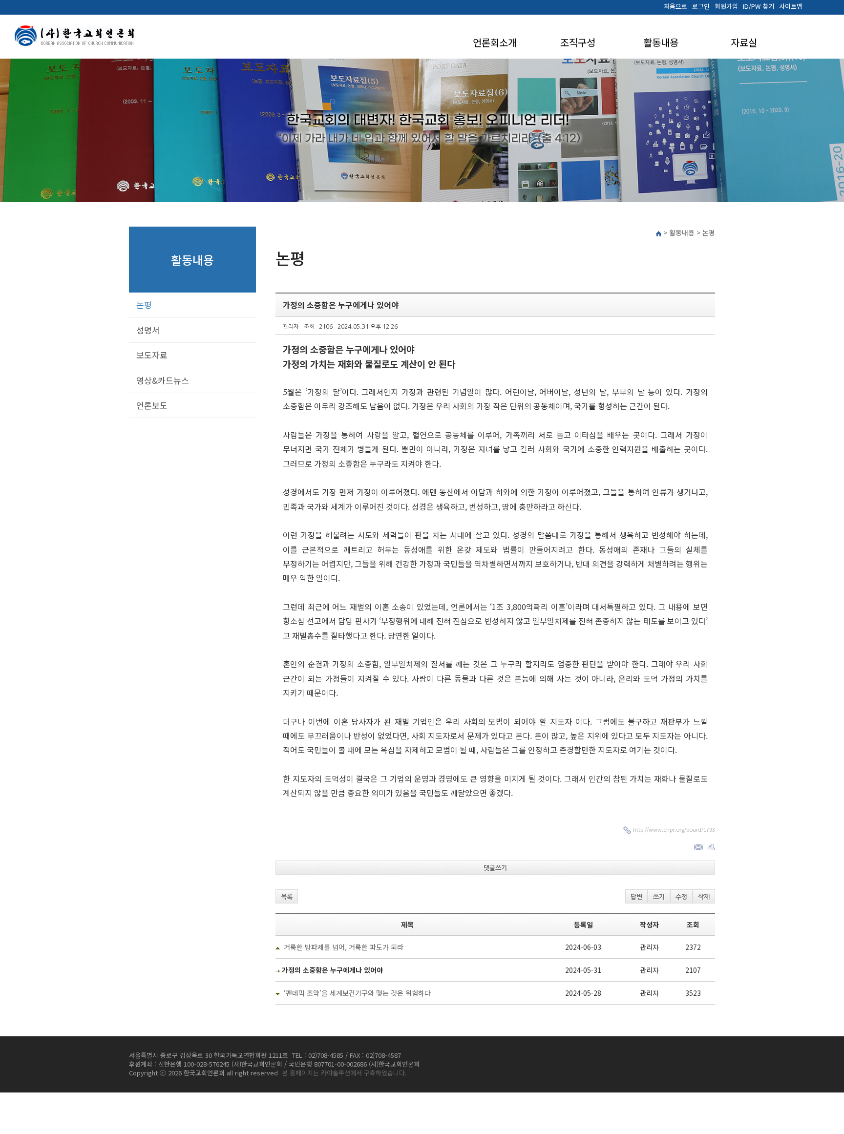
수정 (681, 897)
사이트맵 (790, 6)
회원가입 (726, 6)
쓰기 (659, 897)
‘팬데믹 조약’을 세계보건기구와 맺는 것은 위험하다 (357, 993)
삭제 (704, 897)
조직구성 (577, 42)
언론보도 (152, 405)
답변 (636, 897)
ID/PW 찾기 (758, 6)
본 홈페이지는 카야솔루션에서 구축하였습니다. (344, 1072)
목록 (287, 897)
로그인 (701, 6)
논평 (144, 304)
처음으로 (675, 6)
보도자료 (152, 355)
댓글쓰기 (495, 868)
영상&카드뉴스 (162, 380)
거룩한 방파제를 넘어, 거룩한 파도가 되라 (343, 947)
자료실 (744, 42)
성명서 (148, 330)
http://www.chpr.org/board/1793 (674, 829)
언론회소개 (495, 42)
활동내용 (660, 42)
